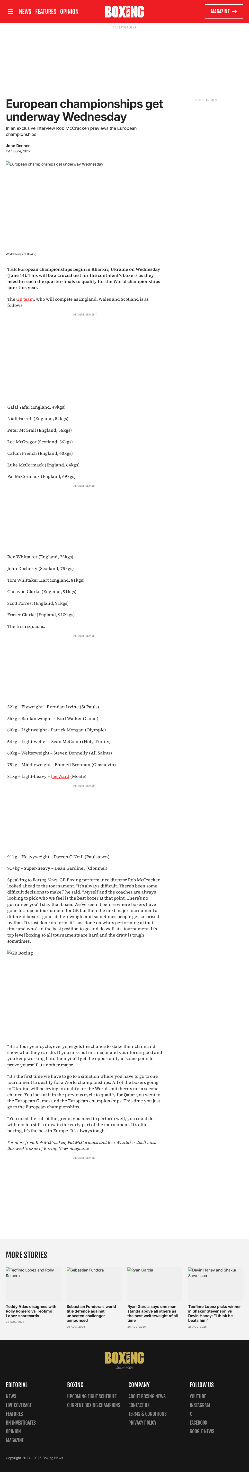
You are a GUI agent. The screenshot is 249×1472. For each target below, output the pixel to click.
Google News (202, 1431)
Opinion (69, 11)
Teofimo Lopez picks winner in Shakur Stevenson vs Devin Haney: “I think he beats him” (214, 1313)
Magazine (220, 12)
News (25, 11)
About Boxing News (147, 1396)
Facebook (198, 1423)
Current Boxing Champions (93, 1405)
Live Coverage (19, 1405)
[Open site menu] (10, 12)
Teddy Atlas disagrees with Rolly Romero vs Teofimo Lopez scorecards (31, 1311)
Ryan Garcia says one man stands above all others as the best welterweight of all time (152, 1313)
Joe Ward (60, 776)
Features (45, 11)
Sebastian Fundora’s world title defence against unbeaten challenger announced (91, 1313)
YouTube (198, 1396)
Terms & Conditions (147, 1414)
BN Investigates (21, 1423)
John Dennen (18, 145)
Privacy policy (142, 1423)
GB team (25, 299)
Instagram (200, 1405)
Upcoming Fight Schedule (91, 1396)
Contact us (139, 1405)
